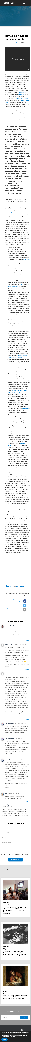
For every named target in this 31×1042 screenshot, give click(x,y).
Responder (26, 640)
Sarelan (13, 604)
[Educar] (15, 976)
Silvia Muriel (26, 259)
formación (4, 601)
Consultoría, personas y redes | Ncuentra (13, 805)
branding (6, 989)
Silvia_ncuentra (9, 644)
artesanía (6, 902)
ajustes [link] (13, 1036)
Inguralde (10, 601)
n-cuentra (17, 601)
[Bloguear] (15, 933)
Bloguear (6, 949)
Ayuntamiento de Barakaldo (21, 98)
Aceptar (4, 1039)
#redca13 (6, 905)
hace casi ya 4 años (9, 213)
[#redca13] (15, 889)
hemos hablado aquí (13, 286)
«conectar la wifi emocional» (15, 357)
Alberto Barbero (22, 355)
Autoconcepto (22, 261)
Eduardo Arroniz (9, 626)
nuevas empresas (5, 604)
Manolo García (25, 408)
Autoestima (12, 263)
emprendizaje (10, 598)
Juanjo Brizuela (20, 586)
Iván (6, 794)
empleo (3, 598)
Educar (5, 991)
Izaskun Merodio (22, 92)
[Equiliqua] (9, 3)
